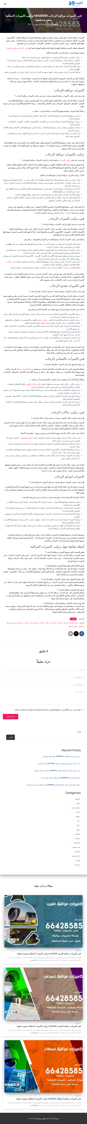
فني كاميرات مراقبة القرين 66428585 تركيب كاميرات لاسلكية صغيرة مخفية (49, 954)
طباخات (77, 834)
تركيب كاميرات (65, 160)
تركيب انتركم (42, 320)
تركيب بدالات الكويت (33, 384)
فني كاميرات (66, 268)
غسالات (77, 838)
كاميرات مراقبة (65, 213)
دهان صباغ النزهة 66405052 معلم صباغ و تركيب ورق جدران (60, 778)
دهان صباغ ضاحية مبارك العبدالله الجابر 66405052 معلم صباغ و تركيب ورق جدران (53, 785)
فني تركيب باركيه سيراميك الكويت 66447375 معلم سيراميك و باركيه (57, 770)
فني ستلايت (76, 847)
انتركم (6, 183)
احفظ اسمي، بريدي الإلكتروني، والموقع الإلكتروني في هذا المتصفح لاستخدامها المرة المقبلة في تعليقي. (47, 710)
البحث (79, 732)
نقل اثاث (77, 865)
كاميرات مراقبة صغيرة (37, 623)
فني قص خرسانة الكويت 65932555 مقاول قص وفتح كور (61, 756)
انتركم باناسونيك (26, 438)
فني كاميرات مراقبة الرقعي (17, 48)
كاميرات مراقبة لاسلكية (76, 626)
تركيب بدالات (11, 262)
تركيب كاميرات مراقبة (70, 623)
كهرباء (78, 860)
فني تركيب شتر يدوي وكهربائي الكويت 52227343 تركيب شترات (59, 763)
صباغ (78, 830)
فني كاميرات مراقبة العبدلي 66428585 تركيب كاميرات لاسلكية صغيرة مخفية (49, 1026)
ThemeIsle (32, 1118)
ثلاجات (77, 812)
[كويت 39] (75, 4)
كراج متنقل (76, 856)
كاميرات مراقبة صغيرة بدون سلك (17, 623)
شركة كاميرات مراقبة (25, 369)
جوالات (77, 816)
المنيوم (77, 799)
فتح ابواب (77, 843)
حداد (78, 821)
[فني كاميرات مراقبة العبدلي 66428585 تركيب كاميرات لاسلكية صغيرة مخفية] (43, 994)
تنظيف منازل (75, 808)
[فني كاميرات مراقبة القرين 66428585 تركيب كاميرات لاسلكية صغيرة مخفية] (43, 921)
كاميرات (42, 133)
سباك (78, 825)
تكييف (78, 803)
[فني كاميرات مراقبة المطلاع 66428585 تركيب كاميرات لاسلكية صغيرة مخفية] (43, 1066)
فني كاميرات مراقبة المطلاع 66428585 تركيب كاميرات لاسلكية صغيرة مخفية (48, 1099)
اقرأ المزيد (33, 960)
